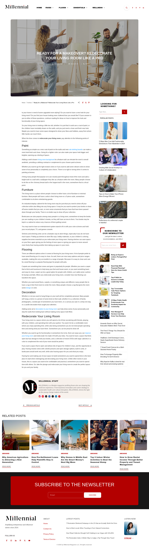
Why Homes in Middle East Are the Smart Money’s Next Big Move (74, 459)
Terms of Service (49, 539)
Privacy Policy (48, 534)
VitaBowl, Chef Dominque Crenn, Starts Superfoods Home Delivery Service (112, 340)
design (28, 288)
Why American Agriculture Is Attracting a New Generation (15, 459)
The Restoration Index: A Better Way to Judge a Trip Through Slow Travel (90, 538)
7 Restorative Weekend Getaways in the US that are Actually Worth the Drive (91, 523)
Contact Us (47, 529)
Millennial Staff (48, 381)
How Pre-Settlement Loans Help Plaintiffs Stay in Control (45, 459)
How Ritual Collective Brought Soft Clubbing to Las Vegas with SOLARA (90, 533)
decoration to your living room (46, 309)
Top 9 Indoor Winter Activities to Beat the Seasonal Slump (101, 459)
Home (23, 102)
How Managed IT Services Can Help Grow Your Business (118, 314)
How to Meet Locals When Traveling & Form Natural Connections (87, 528)
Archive (88, 63)
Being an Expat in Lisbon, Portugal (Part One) (119, 257)
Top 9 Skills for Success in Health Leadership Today (117, 280)
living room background (46, 159)
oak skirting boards (76, 149)
